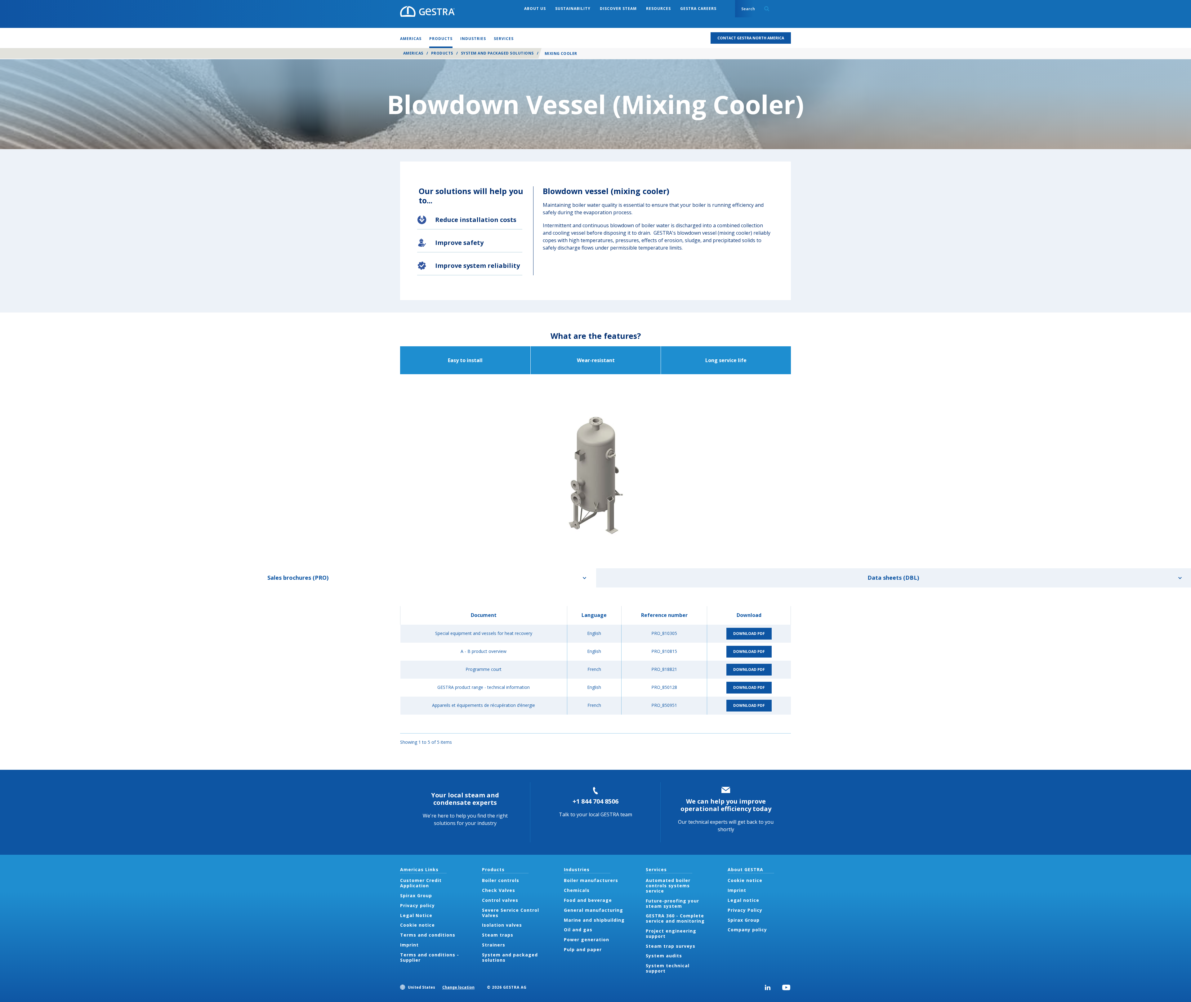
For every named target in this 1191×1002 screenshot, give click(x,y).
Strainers (493, 945)
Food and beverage (588, 900)
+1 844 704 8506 (595, 801)
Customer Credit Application (421, 883)
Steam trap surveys (670, 946)
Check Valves (498, 890)
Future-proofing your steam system (672, 903)
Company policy (747, 930)
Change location (458, 987)
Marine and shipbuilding (594, 920)
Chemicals (577, 890)
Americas (413, 53)
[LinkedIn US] (767, 987)
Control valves (500, 900)
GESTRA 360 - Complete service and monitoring (675, 918)
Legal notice (743, 900)
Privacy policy (417, 905)
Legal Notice (416, 915)
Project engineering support (671, 933)
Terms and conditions (427, 935)
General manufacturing (593, 910)
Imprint (409, 945)
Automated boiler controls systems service (668, 885)
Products (442, 53)
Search (766, 8)
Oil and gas (578, 930)
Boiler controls (500, 880)
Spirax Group (416, 895)
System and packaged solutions (497, 53)
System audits (664, 956)
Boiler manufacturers (591, 880)
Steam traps (497, 935)
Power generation (586, 939)
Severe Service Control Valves (510, 912)
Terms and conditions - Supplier (429, 957)
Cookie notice (417, 925)
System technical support (667, 968)
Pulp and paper (583, 949)
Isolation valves (502, 925)
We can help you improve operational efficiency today (725, 805)
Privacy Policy (745, 910)
